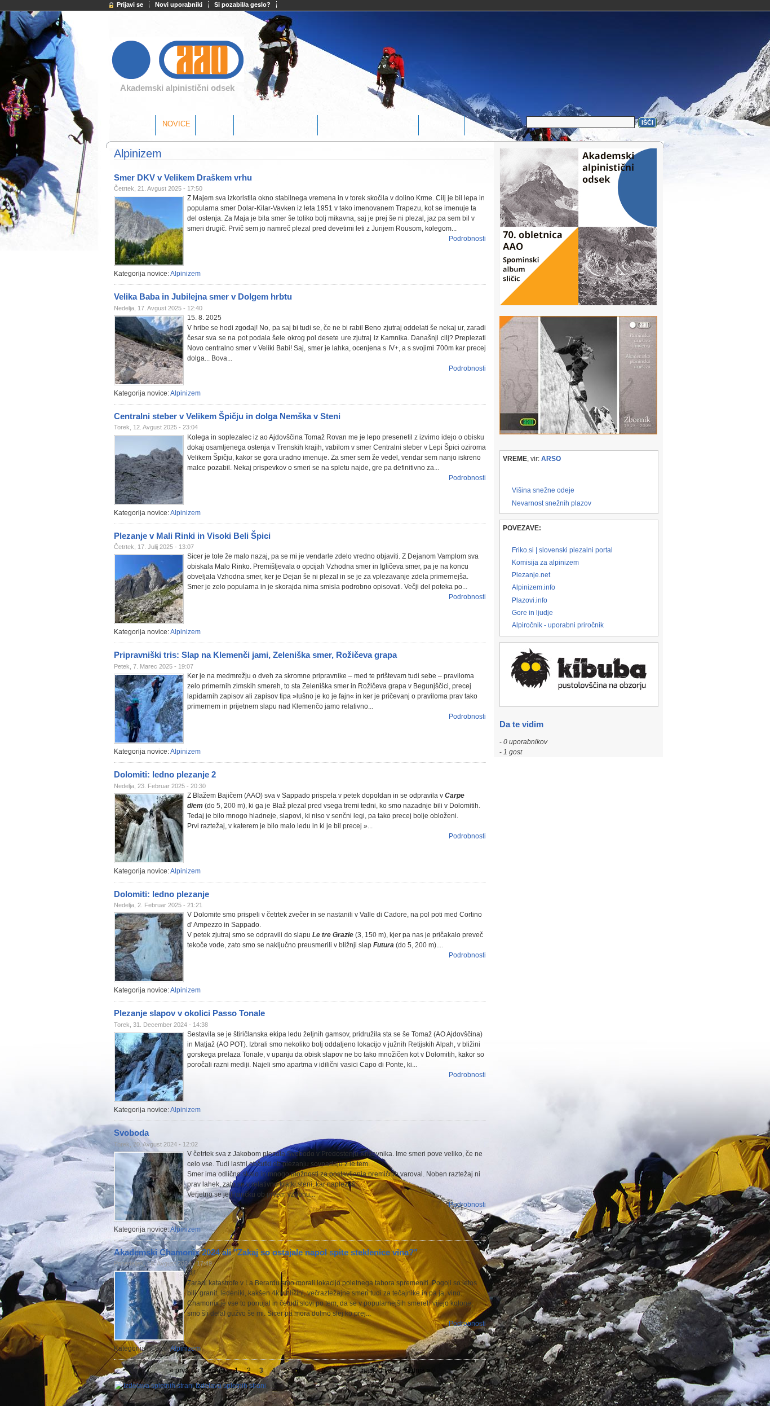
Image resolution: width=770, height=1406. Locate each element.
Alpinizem (185, 274)
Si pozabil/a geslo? (242, 4)
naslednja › (378, 1370)
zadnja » (417, 1370)
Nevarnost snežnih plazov (551, 503)
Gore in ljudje (532, 613)
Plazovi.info (529, 600)
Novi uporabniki (178, 4)
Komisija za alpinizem (545, 562)
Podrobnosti (467, 239)
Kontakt (443, 124)
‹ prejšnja (211, 1370)
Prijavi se (130, 4)
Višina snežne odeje (543, 490)
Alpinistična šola (277, 124)
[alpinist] (178, 80)
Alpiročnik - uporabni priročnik (558, 625)
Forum (215, 124)
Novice (176, 124)
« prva (179, 1370)
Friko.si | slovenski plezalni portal (562, 550)
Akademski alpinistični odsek (177, 88)
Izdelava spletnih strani (231, 1386)
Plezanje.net (531, 575)
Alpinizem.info (533, 587)
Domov (137, 124)
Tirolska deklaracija (369, 124)
